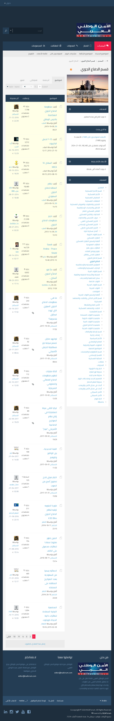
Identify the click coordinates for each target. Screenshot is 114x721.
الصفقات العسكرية (92, 201)
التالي (9, 636)
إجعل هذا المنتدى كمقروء (35, 643)
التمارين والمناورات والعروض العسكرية (85, 204)
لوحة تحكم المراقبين (38, 700)
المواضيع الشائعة (85, 53)
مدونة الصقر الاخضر (94, 382)
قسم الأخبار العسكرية (93, 191)
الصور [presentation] (22, 80)
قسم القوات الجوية (94, 234)
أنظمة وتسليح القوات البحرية (89, 294)
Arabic (104, 700)
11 (19, 636)
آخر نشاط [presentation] (46, 80)
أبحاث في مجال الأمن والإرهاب (90, 385)
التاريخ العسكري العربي (89, 221)
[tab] (58, 80)
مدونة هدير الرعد (95, 375)
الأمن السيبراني (96, 392)
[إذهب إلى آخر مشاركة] (13, 120)
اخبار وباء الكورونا (95, 368)
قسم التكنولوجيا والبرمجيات (91, 351)
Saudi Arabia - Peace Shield (50, 248)
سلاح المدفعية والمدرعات (90, 278)
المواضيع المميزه (95, 348)
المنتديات (101, 45)
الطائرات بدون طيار (93, 248)
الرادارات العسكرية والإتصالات (89, 268)
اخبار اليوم (98, 398)
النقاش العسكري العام (91, 211)
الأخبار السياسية (96, 338)
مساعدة (60, 700)
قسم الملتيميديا (96, 311)
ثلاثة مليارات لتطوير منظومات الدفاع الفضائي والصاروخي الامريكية (49, 379)
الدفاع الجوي (95, 261)
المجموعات (37, 46)
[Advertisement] (57, 12)
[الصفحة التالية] (24, 86)
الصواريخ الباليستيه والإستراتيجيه (88, 264)
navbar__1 (23, 700)
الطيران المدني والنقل (92, 254)
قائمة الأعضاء (42, 53)
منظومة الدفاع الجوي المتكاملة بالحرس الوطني (50, 113)
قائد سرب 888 (13, 189)
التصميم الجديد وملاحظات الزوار (90, 378)
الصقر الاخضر (13, 513)
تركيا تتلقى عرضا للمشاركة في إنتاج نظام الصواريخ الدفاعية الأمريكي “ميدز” (49, 418)
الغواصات (96, 291)
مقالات (101, 361)
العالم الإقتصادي (95, 341)
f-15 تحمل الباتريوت (49, 141)
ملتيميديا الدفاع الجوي (91, 325)
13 (14, 636)
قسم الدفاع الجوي (88, 61)
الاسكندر (15, 114)
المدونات (71, 46)
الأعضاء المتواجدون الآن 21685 (94, 137)
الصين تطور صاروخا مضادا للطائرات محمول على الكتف (49, 544)
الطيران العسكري (93, 237)
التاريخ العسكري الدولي (89, 227)
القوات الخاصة (94, 281)
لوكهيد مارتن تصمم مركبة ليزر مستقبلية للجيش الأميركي (49, 345)
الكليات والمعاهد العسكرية (89, 308)
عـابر (10, 167)
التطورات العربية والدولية (92, 345)
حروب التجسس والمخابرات (88, 217)
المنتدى (100, 61)
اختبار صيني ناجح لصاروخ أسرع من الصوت (49, 481)
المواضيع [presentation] (58, 80)
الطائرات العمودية (93, 244)
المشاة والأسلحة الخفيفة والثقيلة (87, 274)
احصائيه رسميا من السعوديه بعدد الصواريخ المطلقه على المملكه (50, 579)
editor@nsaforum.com (63, 672)
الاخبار (86, 46)
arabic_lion (14, 484)
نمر (11, 453)
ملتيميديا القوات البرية (91, 321)
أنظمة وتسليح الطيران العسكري (88, 241)
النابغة (43, 623)
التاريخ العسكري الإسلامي (88, 224)
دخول (8, 3)
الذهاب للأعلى (11, 700)
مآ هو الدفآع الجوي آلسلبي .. (51, 273)
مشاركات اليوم (70, 53)
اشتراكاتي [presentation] (33, 80)
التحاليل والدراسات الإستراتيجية (88, 207)
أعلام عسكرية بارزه (91, 231)
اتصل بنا (51, 700)
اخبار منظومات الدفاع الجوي (49, 220)
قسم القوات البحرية (94, 284)
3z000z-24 (14, 223)
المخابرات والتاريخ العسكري (89, 214)
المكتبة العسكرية (95, 358)
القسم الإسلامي (95, 355)
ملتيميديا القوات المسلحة (90, 315)
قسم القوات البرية (95, 271)
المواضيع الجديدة (101, 53)
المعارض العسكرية (92, 197)
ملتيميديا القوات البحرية (91, 328)
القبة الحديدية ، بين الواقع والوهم (50, 453)
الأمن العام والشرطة (92, 304)
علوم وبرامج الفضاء (92, 251)
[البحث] (6, 31)
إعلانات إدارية (95, 335)
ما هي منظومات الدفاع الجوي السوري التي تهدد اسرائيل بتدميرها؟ (49, 308)
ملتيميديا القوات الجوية (91, 318)
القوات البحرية (94, 288)
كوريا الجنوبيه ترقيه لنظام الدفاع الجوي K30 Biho (51, 511)
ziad (10, 611)
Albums (101, 402)
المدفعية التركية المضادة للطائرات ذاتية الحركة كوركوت (50, 613)
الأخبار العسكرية (94, 194)
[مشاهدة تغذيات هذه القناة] (71, 69)
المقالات (55, 46)
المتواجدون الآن (56, 53)
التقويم (31, 53)
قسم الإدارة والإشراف (93, 331)
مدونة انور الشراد (95, 371)
